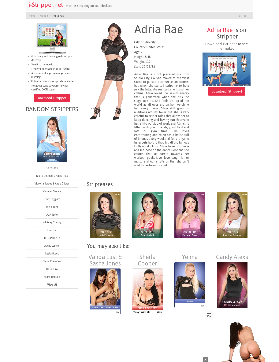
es (240, 15)
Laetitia (52, 230)
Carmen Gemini (52, 191)
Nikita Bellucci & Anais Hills (52, 175)
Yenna (190, 257)
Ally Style (52, 214)
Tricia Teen (52, 206)
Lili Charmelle (52, 238)
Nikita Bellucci (51, 276)
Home (31, 15)
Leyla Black (52, 253)
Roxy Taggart (52, 199)
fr (249, 15)
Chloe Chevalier (52, 261)
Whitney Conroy (52, 222)
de (245, 15)
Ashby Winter (52, 245)
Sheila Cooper (147, 260)
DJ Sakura (52, 269)
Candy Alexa (232, 257)
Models (44, 15)
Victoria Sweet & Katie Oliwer (52, 183)
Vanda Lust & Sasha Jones (105, 260)
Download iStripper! (52, 98)
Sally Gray (52, 168)
